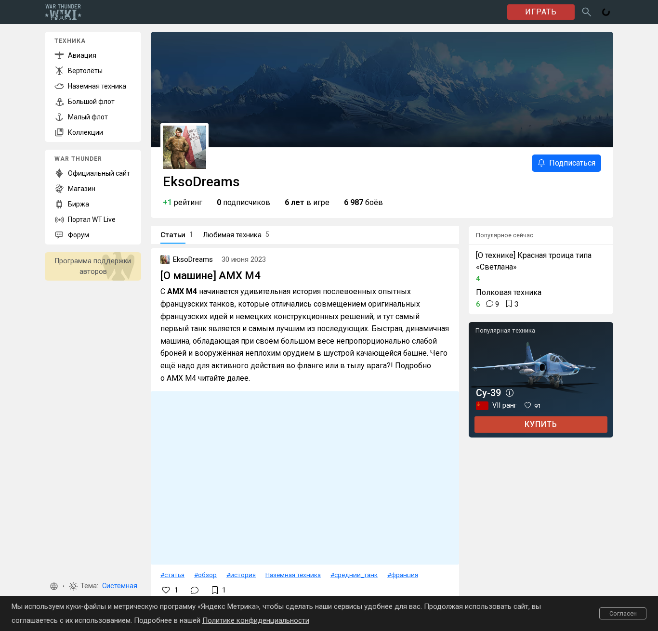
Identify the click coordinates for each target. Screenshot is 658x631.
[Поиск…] (586, 12)
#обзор (205, 575)
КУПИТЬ (541, 424)
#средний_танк (354, 575)
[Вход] (606, 12)
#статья (172, 575)
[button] (54, 586)
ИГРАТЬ (541, 11)
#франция (402, 575)
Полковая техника (508, 292)
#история (241, 575)
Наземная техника (293, 575)
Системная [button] (119, 586)
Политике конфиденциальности (255, 620)
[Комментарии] (194, 590)
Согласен (623, 613)
